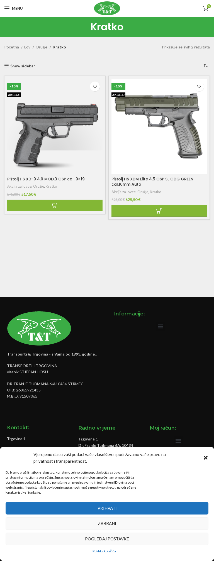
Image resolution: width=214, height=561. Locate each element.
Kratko (51, 186)
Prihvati (107, 508)
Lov (27, 47)
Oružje (42, 47)
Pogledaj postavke (107, 538)
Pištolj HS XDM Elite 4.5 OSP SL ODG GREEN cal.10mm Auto (152, 181)
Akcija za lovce (19, 186)
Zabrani (107, 523)
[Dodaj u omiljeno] (95, 86)
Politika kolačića (104, 551)
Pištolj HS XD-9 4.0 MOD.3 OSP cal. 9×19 (46, 179)
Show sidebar (22, 65)
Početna (12, 47)
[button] (205, 457)
